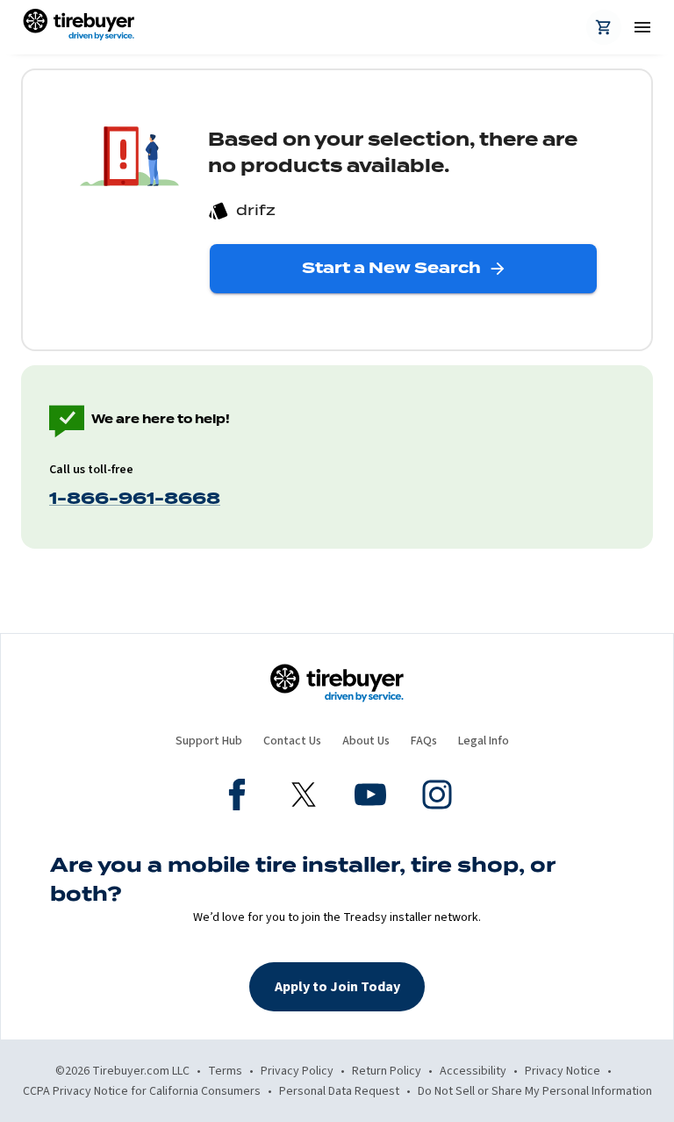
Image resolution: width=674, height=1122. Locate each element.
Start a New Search (391, 268)
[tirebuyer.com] (78, 27)
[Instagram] (437, 797)
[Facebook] (237, 797)
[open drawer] (635, 27)
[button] (337, 986)
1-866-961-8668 (134, 498)
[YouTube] (370, 797)
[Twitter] (303, 797)
